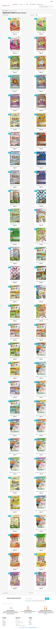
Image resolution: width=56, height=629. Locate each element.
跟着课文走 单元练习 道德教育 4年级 (41, 510)
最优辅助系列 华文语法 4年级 (15, 262)
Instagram (11, 603)
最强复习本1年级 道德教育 (14, 109)
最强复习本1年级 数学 (15, 90)
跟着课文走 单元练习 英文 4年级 (41, 472)
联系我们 (4, 624)
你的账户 (30, 617)
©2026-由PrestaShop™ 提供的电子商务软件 (28, 627)
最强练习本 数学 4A (15, 281)
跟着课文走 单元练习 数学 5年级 (41, 415)
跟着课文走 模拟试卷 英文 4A (15, 376)
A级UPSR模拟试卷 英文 (15, 568)
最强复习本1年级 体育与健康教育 (41, 109)
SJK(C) (20, 4)
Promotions (40, 4)
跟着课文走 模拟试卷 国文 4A (15, 357)
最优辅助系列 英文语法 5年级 (41, 185)
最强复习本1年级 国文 (15, 70)
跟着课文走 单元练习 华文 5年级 (41, 357)
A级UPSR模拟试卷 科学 (15, 587)
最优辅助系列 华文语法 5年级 (15, 204)
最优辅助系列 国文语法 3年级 (15, 166)
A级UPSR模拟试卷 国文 (41, 548)
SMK (27, 4)
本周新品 (4, 621)
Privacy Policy (18, 621)
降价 (3, 619)
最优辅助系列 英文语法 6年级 (15, 510)
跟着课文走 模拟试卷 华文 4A (15, 338)
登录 (29, 621)
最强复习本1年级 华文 (41, 51)
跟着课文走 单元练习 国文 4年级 (41, 453)
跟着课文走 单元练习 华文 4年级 (41, 434)
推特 (6, 603)
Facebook (4, 603)
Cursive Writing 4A (41, 300)
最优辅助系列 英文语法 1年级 (41, 128)
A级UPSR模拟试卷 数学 (41, 568)
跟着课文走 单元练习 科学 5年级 (14, 434)
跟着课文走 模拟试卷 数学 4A (15, 395)
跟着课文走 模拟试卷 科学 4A (15, 415)
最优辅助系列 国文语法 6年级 (15, 491)
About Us (17, 624)
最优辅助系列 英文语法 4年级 (15, 242)
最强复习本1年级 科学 (41, 90)
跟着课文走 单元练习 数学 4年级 (41, 491)
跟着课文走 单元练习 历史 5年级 (14, 472)
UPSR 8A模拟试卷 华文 (41, 587)
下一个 (32, 593)
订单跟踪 (30, 619)
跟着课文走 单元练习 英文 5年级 (41, 395)
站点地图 (4, 625)
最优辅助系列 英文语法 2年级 (41, 147)
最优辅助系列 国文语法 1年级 (15, 128)
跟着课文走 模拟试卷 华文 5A (41, 262)
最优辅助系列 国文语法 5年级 (15, 185)
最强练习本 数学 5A (41, 204)
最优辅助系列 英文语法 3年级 (41, 166)
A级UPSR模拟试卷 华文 (15, 548)
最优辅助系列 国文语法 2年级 (15, 147)
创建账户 (30, 622)
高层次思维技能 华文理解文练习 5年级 (41, 242)
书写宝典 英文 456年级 (15, 51)
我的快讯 (30, 624)
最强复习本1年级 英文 (41, 70)
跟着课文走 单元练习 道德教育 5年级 (15, 453)
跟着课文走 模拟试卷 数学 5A (15, 319)
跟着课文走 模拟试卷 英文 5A (15, 300)
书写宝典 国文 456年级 (41, 32)
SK (24, 4)
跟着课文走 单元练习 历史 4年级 (41, 529)
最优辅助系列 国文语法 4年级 (15, 223)
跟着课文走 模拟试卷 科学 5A (41, 338)
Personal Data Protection (20, 625)
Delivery (17, 619)
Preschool (15, 4)
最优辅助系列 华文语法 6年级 (15, 529)
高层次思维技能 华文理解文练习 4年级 (41, 319)
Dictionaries (32, 4)
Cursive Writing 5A (41, 223)
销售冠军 (4, 622)
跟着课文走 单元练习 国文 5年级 (41, 376)
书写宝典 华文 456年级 (15, 32)
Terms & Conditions (19, 622)
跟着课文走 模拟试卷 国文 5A (41, 281)
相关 (44, 15)
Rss (8, 603)
